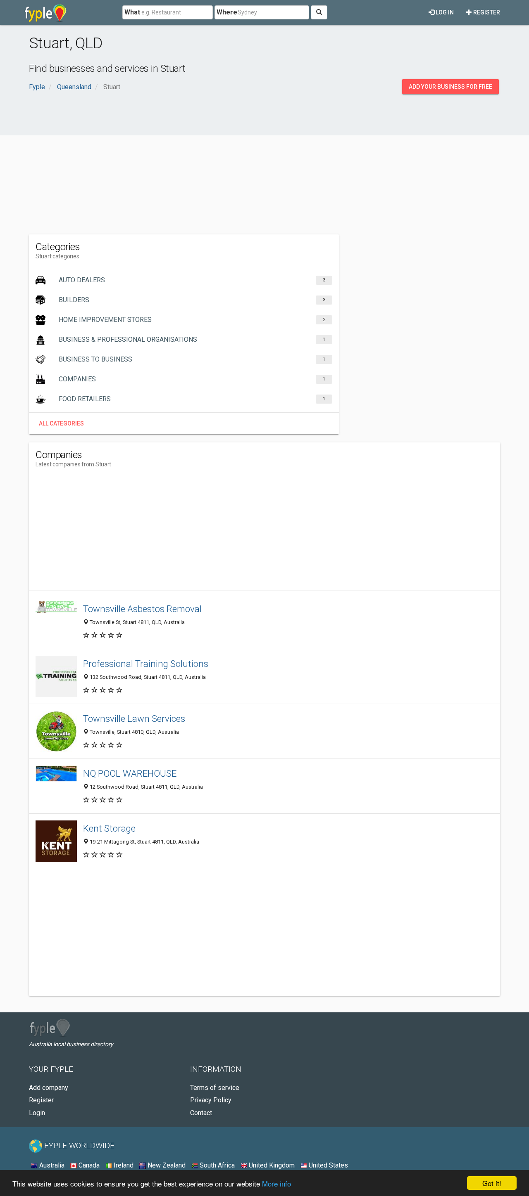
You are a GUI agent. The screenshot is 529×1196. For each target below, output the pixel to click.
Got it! (491, 1183)
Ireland (122, 1165)
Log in (444, 12)
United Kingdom (271, 1165)
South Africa (216, 1165)
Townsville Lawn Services (134, 718)
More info (276, 1183)
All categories (61, 423)
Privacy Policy (210, 1100)
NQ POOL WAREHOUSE (129, 773)
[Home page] (46, 12)
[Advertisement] (264, 168)
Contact (201, 1113)
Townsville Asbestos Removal (142, 608)
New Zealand (166, 1165)
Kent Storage (109, 828)
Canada (88, 1165)
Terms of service (214, 1088)
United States (327, 1165)
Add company (48, 1088)
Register (486, 12)
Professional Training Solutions (145, 663)
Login (37, 1113)
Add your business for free (450, 86)
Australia (51, 1165)
